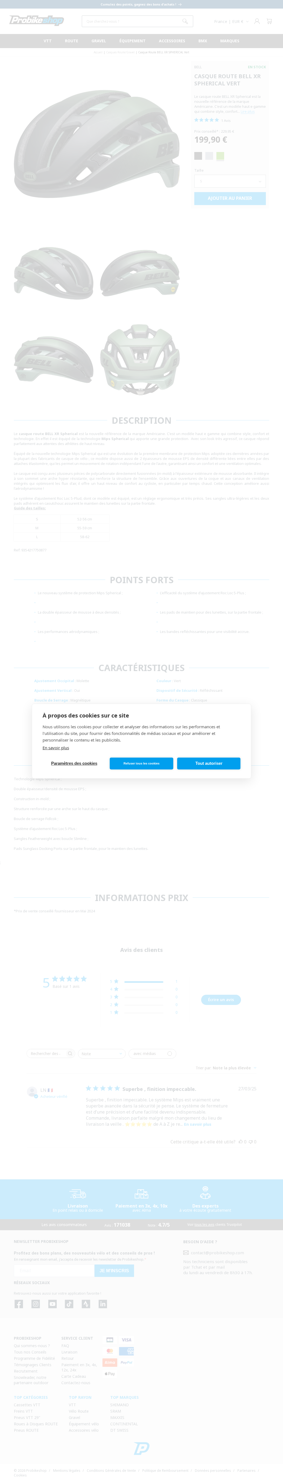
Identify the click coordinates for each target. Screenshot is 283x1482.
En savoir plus (56, 747)
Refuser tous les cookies (141, 763)
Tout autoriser (208, 763)
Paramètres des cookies (74, 763)
